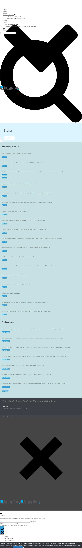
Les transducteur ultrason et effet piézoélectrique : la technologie (21, 26)
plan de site (26, 408)
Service (5, 11)
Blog (4, 28)
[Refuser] (23, 547)
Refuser (21, 547)
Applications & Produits (8, 15)
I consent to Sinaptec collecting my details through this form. (15, 525)
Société (4, 9)
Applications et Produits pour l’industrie (15, 16)
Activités (5, 13)
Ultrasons (5, 22)
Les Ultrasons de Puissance (12, 24)
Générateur (5, 20)
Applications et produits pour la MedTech (15, 18)
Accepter (15, 547)
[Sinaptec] (41, 88)
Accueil (7, 138)
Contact (5, 30)
